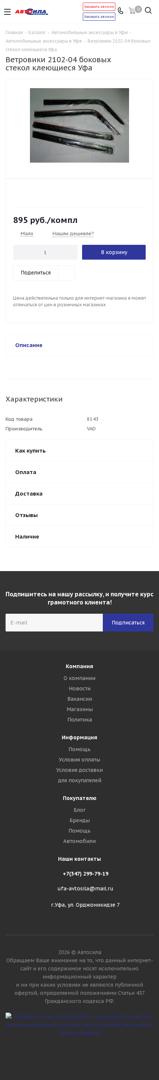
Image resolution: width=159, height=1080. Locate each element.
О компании (79, 678)
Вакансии (79, 699)
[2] (24, 193)
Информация (79, 737)
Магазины (80, 709)
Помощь (79, 749)
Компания (79, 666)
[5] (45, 193)
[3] (31, 193)
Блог (80, 810)
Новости (80, 688)
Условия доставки (79, 770)
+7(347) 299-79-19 (85, 873)
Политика (79, 719)
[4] (38, 193)
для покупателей (79, 780)
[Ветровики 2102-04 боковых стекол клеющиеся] (79, 125)
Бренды (80, 820)
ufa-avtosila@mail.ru (85, 888)
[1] (17, 193)
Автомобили (79, 841)
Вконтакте (79, 1053)
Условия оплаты (79, 759)
